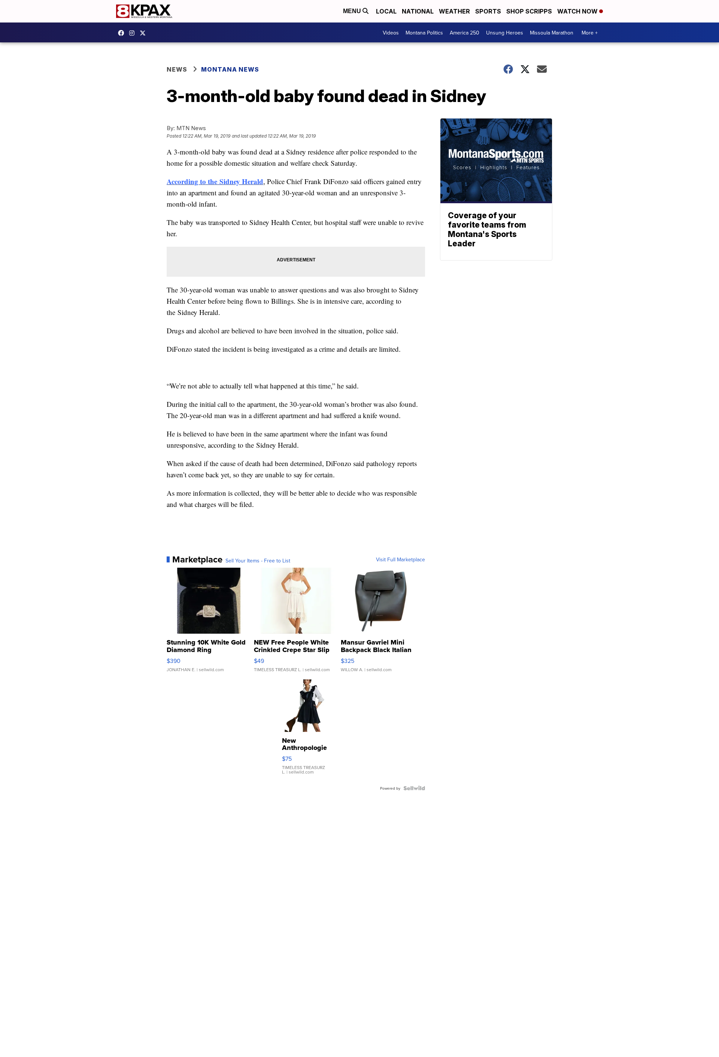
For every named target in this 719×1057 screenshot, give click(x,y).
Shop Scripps (529, 11)
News (177, 69)
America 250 (464, 32)
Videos (391, 32)
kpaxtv (123, 33)
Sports (488, 11)
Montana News (230, 69)
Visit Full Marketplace (400, 559)
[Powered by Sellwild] (414, 788)
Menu (352, 11)
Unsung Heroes (504, 32)
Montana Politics (424, 32)
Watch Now (578, 11)
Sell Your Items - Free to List (257, 560)
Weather (454, 11)
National (418, 11)
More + (590, 32)
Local (386, 11)
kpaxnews (144, 33)
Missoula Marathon (551, 32)
